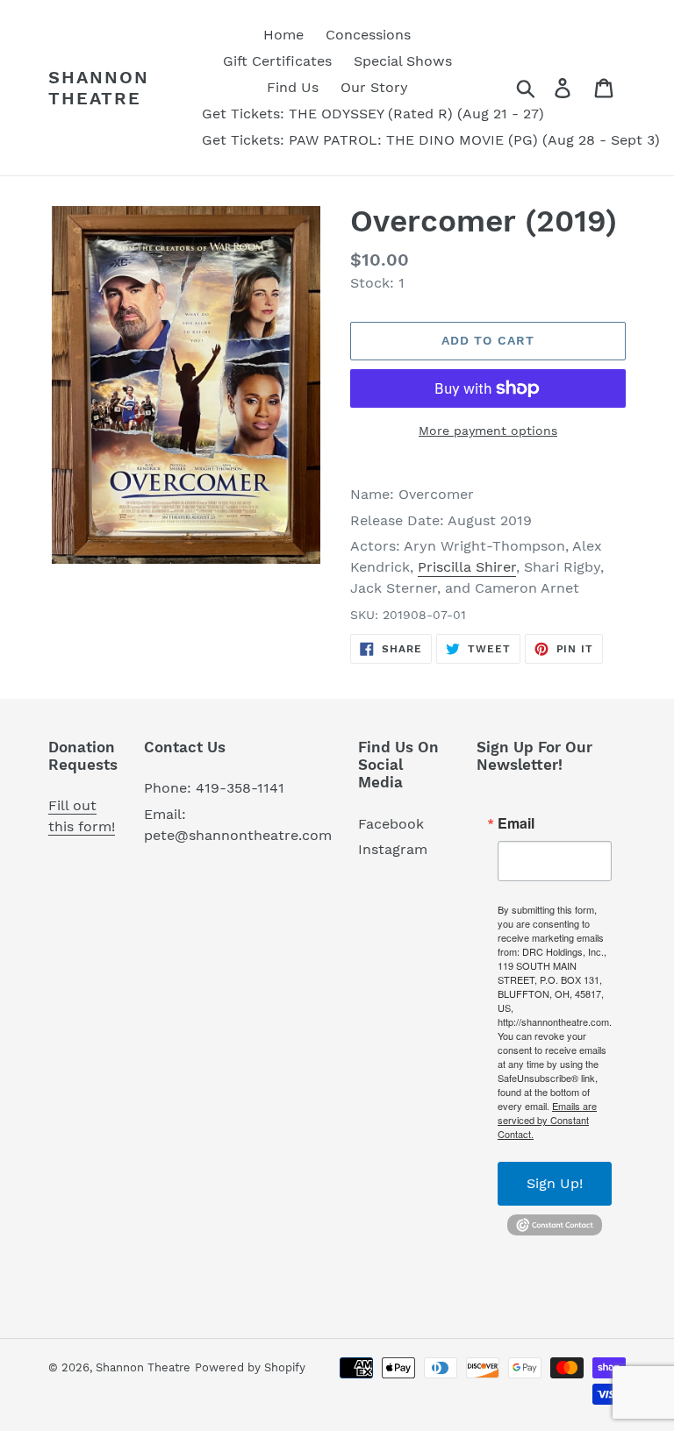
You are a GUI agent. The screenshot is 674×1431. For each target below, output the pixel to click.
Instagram (392, 849)
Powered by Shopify (250, 1367)
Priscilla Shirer (467, 567)
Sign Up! (555, 1183)
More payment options (488, 431)
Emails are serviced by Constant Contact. (547, 1120)
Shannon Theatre (98, 88)
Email (516, 823)
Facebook (391, 823)
